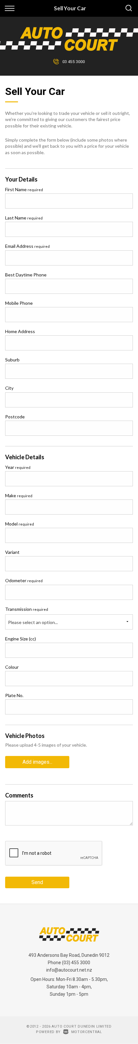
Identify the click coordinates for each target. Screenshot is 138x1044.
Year (17, 467)
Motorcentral (86, 1032)
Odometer (24, 580)
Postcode (15, 416)
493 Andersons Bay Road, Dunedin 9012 (69, 955)
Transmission (26, 609)
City (9, 388)
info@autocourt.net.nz (69, 970)
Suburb (12, 359)
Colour (12, 667)
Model (19, 524)
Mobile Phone (19, 303)
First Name (24, 189)
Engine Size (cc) (20, 638)
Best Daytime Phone (26, 274)
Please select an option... (33, 622)
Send (37, 882)
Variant (12, 552)
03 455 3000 (73, 61)
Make (18, 495)
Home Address (20, 331)
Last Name (24, 217)
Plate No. (14, 695)
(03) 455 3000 (76, 962)
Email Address (27, 246)
